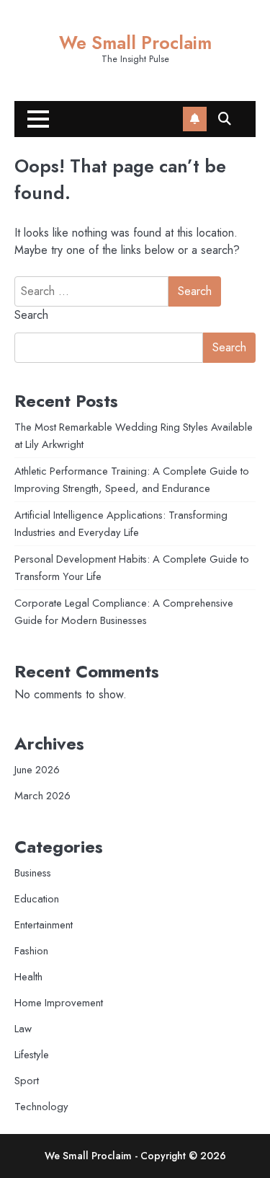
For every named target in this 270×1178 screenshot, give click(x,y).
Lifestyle (31, 1055)
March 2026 (42, 796)
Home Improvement (58, 1003)
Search (31, 315)
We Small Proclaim (135, 43)
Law (23, 1029)
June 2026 (37, 770)
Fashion (31, 951)
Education (36, 899)
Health (28, 977)
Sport (26, 1081)
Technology (41, 1107)
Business (32, 873)
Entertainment (43, 925)
